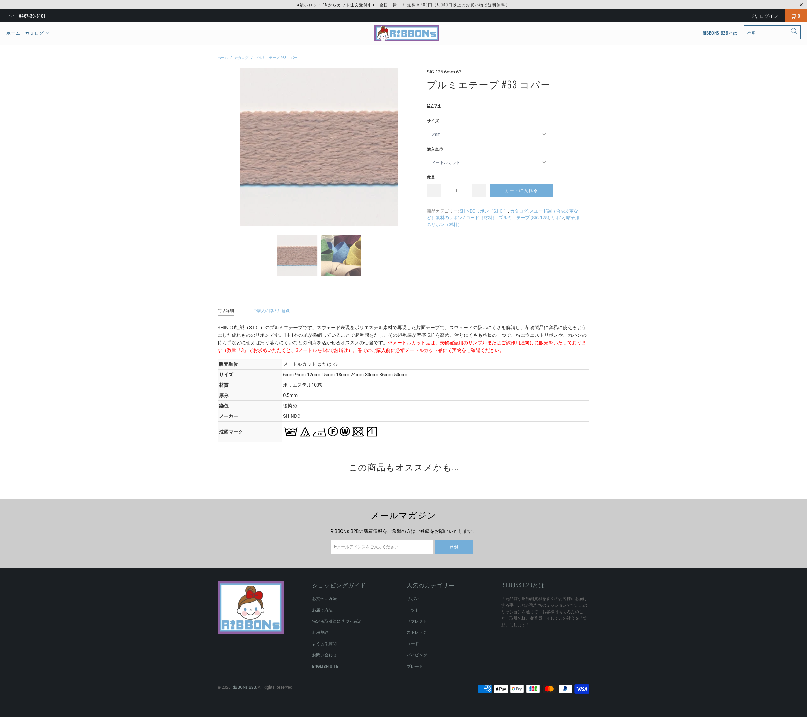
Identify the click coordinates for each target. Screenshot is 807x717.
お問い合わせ (324, 655)
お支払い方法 (324, 598)
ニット (413, 610)
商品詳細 (226, 310)
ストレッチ (417, 632)
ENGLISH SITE (325, 666)
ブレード (415, 666)
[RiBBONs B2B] (406, 33)
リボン (557, 217)
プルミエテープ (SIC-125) (524, 217)
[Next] (414, 147)
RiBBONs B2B (243, 687)
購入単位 (435, 149)
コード (413, 643)
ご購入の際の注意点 (271, 310)
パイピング (417, 655)
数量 (431, 177)
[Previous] (223, 147)
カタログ (34, 32)
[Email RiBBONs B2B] (11, 15)
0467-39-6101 (32, 15)
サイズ (433, 121)
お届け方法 (322, 610)
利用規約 (320, 632)
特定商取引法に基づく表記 (336, 621)
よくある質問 (324, 643)
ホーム (13, 32)
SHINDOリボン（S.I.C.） (484, 210)
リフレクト (417, 621)
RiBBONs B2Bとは (720, 32)
